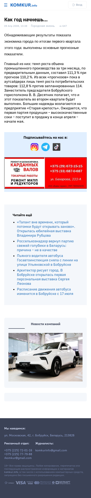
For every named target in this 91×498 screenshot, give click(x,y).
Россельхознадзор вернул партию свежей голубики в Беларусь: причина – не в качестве (45, 245)
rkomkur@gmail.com (18, 458)
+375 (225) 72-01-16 (18, 450)
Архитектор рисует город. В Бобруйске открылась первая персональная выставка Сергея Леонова (43, 277)
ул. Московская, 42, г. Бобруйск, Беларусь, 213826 (39, 435)
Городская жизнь (43, 26)
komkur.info (11, 472)
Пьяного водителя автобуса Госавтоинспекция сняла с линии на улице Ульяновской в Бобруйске (47, 260)
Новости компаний (45, 324)
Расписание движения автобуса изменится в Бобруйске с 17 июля (45, 291)
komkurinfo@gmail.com (51, 450)
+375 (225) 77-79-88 (18, 454)
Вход (79, 5)
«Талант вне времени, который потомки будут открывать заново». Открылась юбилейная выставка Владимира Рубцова (46, 229)
